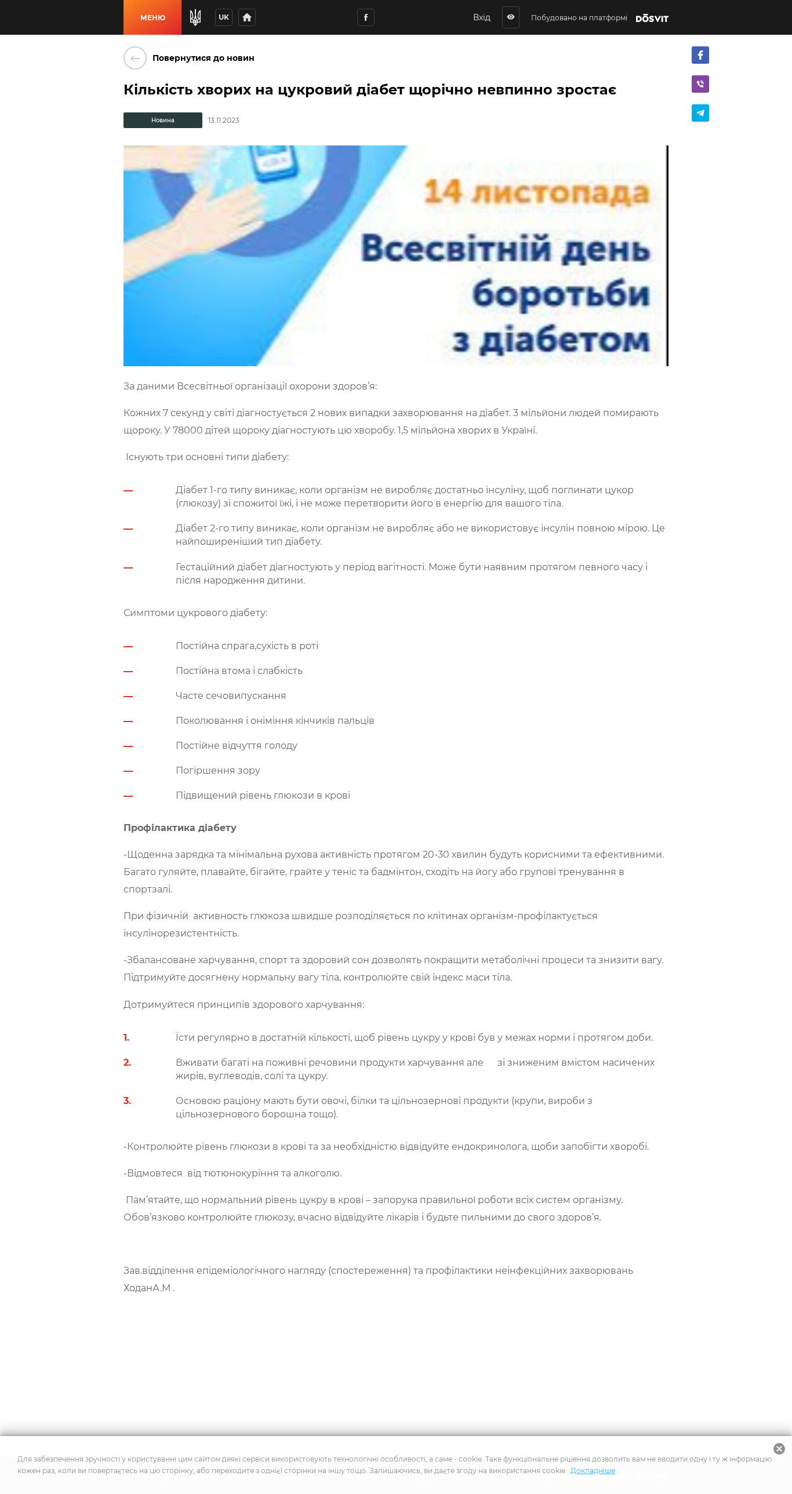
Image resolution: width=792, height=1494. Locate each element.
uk (224, 17)
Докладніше (593, 1470)
